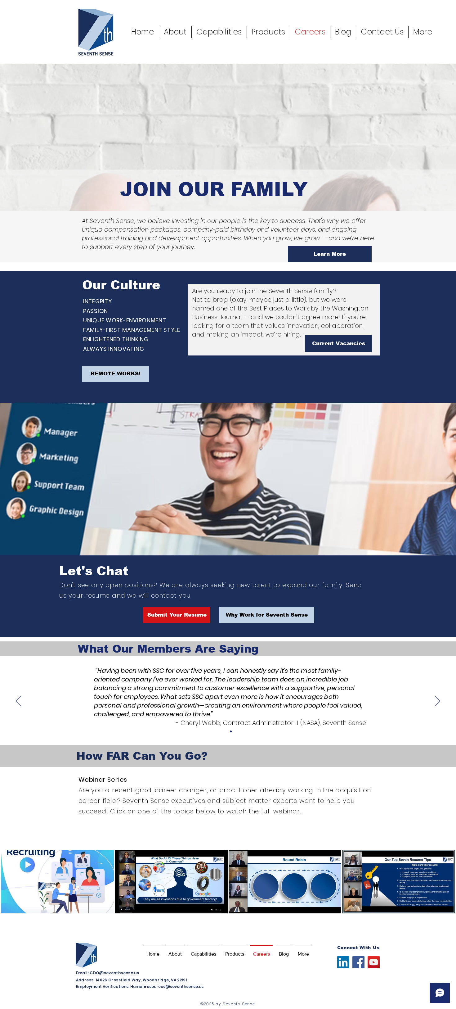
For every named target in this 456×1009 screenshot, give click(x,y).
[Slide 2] (231, 731)
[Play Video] (57, 882)
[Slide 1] (225, 731)
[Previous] (18, 701)
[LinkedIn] (343, 962)
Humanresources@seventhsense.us (166, 986)
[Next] (437, 701)
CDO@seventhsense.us (114, 972)
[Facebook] (358, 962)
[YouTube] (374, 962)
